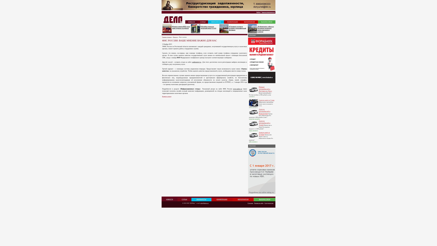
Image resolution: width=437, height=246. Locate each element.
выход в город (266, 22)
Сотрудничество (268, 203)
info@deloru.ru (204, 203)
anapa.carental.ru (253, 130)
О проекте (250, 203)
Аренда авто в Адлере (264, 134)
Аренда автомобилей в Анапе (264, 123)
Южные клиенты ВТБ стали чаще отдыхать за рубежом (181, 27)
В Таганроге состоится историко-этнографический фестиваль (237, 28)
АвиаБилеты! (216, 22)
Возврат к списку (166, 96)
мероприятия (249, 22)
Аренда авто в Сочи (266, 100)
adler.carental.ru (253, 141)
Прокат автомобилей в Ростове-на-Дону (265, 89)
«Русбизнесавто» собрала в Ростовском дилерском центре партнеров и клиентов (265, 29)
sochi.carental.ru (253, 107)
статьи (203, 22)
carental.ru (252, 96)
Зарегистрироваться (268, 12)
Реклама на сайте (258, 203)
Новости (175, 37)
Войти (258, 12)
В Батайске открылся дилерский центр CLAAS (208, 27)
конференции (232, 22)
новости (191, 22)
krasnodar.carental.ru (254, 119)
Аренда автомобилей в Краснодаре (264, 111)
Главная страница (167, 37)
